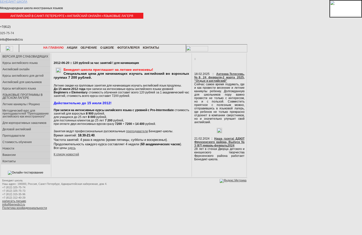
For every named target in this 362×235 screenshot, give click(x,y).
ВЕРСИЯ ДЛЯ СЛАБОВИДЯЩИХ (25, 56)
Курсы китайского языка (19, 88)
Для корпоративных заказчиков (24, 123)
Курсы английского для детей (23, 75)
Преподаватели (13, 135)
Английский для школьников (22, 82)
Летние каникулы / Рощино (21, 104)
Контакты (151, 47)
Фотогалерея (128, 47)
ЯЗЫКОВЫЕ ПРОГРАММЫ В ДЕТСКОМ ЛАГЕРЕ (22, 96)
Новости (8, 148)
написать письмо (14, 201)
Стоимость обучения (17, 142)
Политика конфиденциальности (24, 208)
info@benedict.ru (13, 204)
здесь (72, 148)
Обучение (89, 47)
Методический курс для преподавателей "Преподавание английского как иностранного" (25, 113)
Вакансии (9, 155)
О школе (107, 47)
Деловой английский (16, 129)
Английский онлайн (16, 69)
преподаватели (137, 131)
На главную (53, 47)
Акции (72, 47)
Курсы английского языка (20, 63)
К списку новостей (66, 154)
